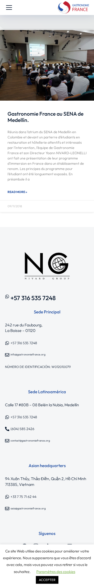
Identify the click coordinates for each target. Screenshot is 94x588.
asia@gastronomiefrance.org (28, 508)
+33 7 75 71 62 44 (23, 496)
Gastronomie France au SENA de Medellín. (45, 116)
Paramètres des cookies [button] (55, 571)
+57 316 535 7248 (33, 298)
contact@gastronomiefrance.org (30, 440)
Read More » (17, 192)
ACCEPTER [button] (47, 580)
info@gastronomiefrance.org (28, 354)
